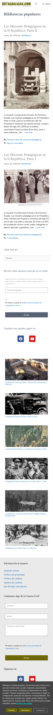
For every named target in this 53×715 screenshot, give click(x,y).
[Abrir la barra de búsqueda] (36, 4)
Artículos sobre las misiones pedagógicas (24, 140)
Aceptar (11, 710)
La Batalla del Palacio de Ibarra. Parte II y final (21, 417)
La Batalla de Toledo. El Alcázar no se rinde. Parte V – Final (26, 481)
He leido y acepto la (23, 304)
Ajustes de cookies (13, 582)
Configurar (40, 710)
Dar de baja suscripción (15, 586)
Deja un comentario (15, 143)
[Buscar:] (26, 258)
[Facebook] (20, 339)
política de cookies (24, 703)
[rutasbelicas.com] (16, 4)
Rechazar (25, 710)
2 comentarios (13, 238)
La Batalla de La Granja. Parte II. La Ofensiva (21, 548)
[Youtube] (32, 339)
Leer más (29, 132)
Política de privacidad (14, 575)
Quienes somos (11, 570)
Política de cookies (13, 578)
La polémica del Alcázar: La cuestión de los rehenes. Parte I (26, 449)
